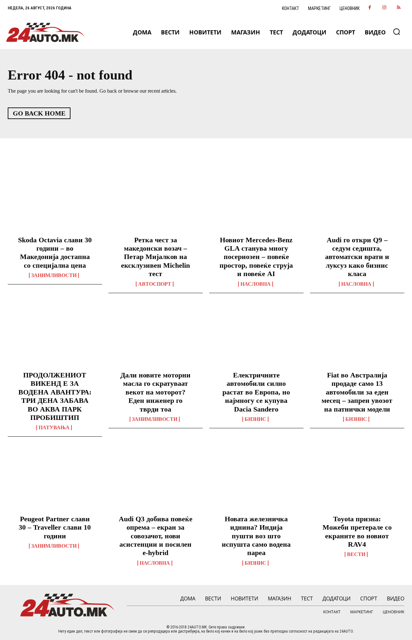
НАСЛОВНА (255, 284)
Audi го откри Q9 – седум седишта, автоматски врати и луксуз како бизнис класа (357, 257)
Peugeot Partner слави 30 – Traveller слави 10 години (55, 527)
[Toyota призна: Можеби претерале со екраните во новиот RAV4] (357, 480)
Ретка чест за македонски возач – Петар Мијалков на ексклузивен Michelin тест (155, 257)
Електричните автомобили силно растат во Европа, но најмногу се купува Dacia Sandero (256, 392)
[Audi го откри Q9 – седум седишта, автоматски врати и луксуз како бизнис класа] (357, 201)
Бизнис (255, 419)
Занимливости (54, 275)
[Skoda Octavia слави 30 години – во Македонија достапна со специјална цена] (55, 201)
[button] (396, 31)
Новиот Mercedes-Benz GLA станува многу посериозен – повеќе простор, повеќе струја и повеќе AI (256, 257)
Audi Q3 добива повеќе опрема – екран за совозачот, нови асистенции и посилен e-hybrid (155, 536)
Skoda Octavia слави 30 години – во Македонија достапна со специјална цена (55, 252)
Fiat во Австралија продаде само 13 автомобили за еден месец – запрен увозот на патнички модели (357, 392)
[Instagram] (384, 8)
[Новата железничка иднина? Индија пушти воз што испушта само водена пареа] (256, 480)
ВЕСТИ (356, 554)
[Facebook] (369, 8)
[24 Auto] (45, 32)
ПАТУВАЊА (54, 427)
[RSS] (398, 8)
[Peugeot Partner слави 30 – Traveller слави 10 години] (55, 480)
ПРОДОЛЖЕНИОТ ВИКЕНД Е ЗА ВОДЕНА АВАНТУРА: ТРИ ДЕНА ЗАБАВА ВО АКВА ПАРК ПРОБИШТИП (54, 396)
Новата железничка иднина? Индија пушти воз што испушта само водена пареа (256, 536)
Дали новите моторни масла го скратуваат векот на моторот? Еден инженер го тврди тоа (155, 392)
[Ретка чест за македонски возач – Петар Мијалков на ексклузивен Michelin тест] (155, 201)
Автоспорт (154, 284)
